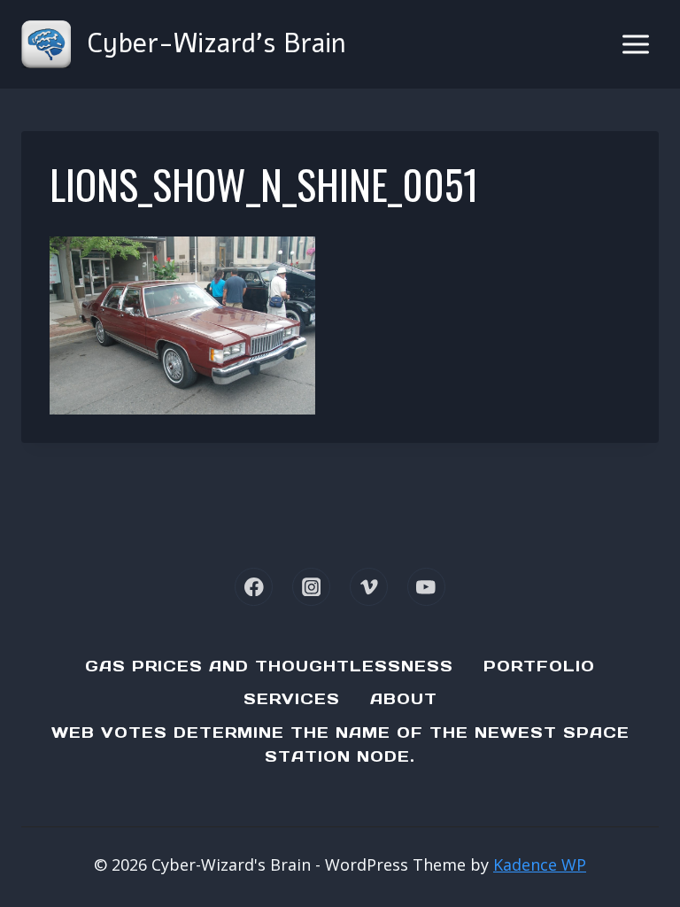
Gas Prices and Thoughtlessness (269, 666)
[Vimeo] (369, 587)
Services (291, 699)
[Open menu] (635, 44)
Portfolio (539, 666)
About (403, 699)
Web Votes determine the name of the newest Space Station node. (340, 744)
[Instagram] (311, 587)
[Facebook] (254, 587)
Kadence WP (539, 864)
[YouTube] (426, 587)
